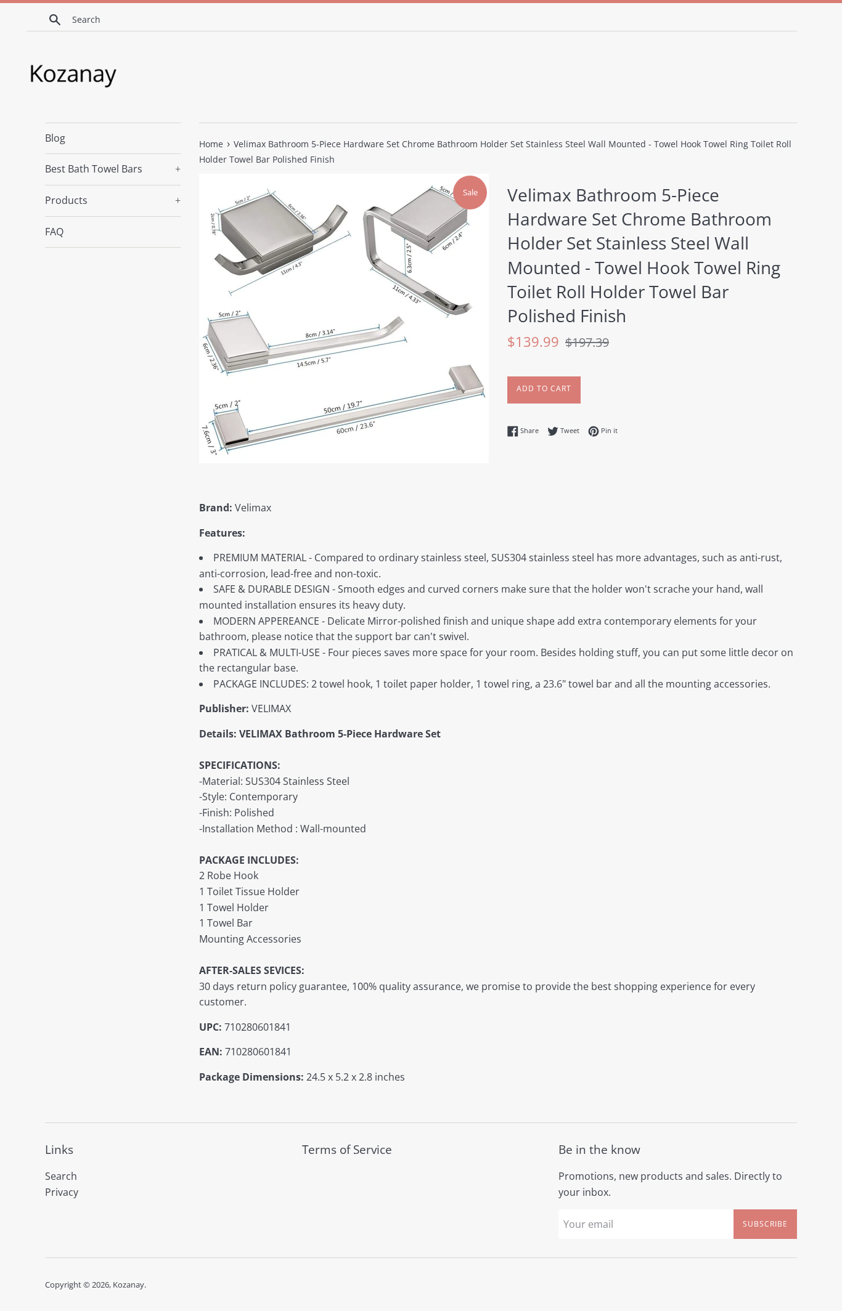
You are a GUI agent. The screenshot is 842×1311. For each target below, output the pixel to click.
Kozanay (128, 1284)
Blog (55, 138)
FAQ (54, 231)
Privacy (61, 1192)
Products (113, 200)
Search (61, 1176)
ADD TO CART (544, 388)
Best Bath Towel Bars (113, 169)
